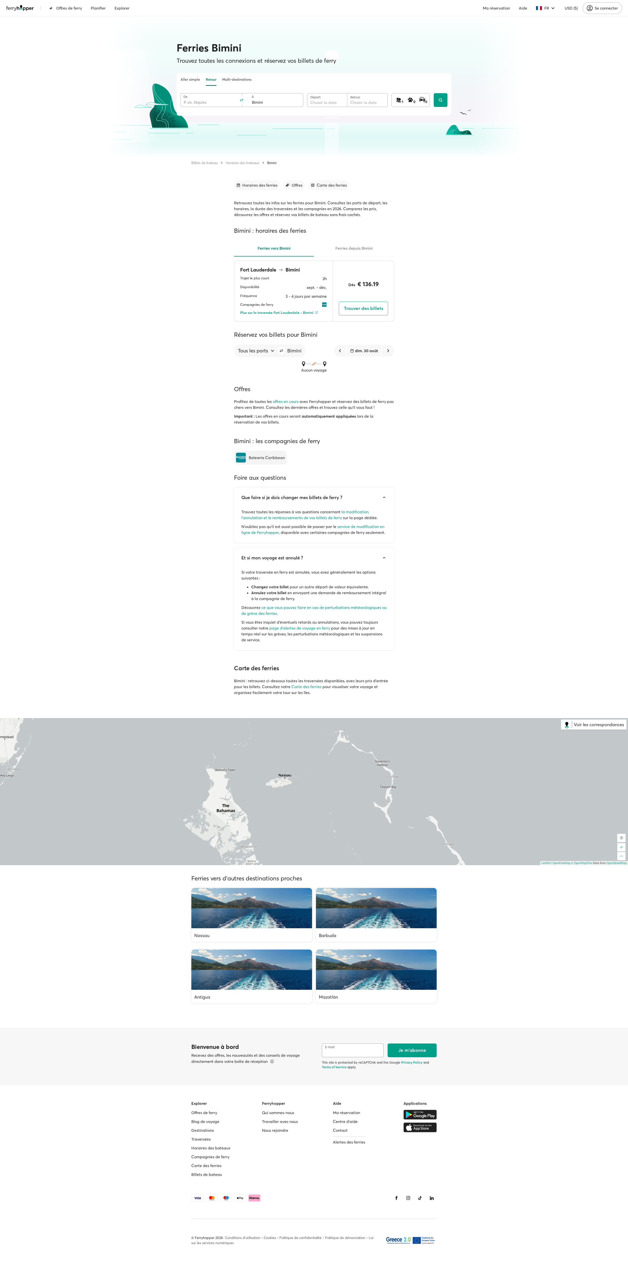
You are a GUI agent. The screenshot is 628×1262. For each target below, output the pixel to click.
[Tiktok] (420, 1198)
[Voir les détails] (272, 1061)
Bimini (271, 163)
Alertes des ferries (349, 1142)
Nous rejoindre (275, 1130)
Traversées (201, 1139)
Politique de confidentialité (300, 1238)
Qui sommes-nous (278, 1112)
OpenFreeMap (561, 863)
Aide (523, 8)
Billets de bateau (204, 163)
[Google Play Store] (420, 1115)
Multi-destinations (236, 79)
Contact (340, 1130)
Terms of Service (334, 1067)
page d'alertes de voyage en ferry (299, 628)
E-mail (330, 1047)
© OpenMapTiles (581, 863)
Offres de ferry (69, 8)
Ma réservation (496, 8)
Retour (211, 79)
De (185, 96)
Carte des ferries (306, 686)
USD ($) (571, 8)
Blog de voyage (205, 1121)
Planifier (98, 8)
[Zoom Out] (621, 856)
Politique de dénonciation (345, 1238)
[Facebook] (396, 1198)
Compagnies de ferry (210, 1156)
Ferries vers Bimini (274, 248)
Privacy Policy (411, 1062)
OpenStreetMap (617, 863)
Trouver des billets (363, 308)
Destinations (202, 1130)
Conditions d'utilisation (242, 1238)
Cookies (270, 1238)
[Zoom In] (621, 847)
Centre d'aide (345, 1121)
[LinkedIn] (432, 1198)
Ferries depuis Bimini (354, 248)
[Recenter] (621, 838)
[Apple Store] (420, 1127)
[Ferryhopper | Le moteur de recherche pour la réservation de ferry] (20, 8)
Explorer (122, 8)
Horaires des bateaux (242, 163)
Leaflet (545, 863)
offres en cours (286, 401)
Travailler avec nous (280, 1121)
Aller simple (190, 79)
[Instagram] (408, 1198)
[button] (281, 350)
